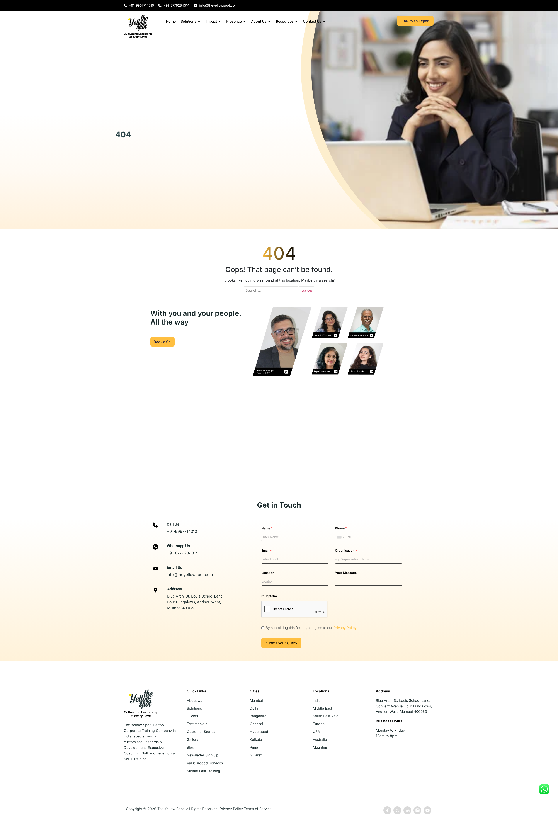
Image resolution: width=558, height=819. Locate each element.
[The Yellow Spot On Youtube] (427, 810)
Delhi (254, 708)
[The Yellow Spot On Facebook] (387, 810)
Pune (254, 747)
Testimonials (197, 724)
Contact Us (312, 21)
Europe (319, 724)
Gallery (192, 739)
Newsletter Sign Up (202, 755)
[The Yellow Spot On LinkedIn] (407, 810)
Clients (192, 716)
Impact (211, 21)
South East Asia (325, 716)
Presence (234, 21)
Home (171, 21)
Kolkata (256, 739)
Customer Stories (201, 731)
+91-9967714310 (182, 531)
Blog (190, 747)
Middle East (322, 708)
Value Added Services (205, 763)
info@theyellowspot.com (190, 574)
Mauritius (320, 747)
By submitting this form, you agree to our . (312, 627)
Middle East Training (203, 771)
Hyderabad (259, 731)
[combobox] (340, 537)
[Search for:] (271, 290)
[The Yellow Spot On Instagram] (417, 810)
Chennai (256, 724)
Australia (320, 739)
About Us (259, 21)
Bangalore (258, 716)
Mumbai (256, 700)
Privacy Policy (345, 627)
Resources (285, 21)
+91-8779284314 (182, 553)
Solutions (188, 21)
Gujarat (256, 755)
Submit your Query (281, 643)
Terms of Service (258, 809)
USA (316, 731)
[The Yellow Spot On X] (397, 810)
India (317, 700)
